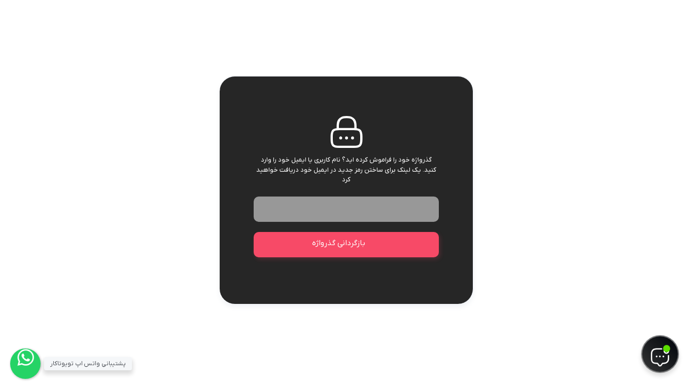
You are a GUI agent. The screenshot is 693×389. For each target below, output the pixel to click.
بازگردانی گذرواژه (338, 243)
